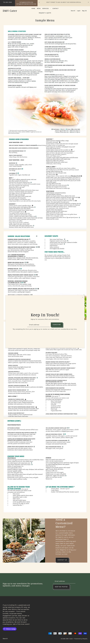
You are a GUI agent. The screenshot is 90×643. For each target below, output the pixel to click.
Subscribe (57, 325)
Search (5, 638)
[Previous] (39, 2)
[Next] (88, 2)
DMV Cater (10, 10)
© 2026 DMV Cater (67, 638)
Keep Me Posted (61, 587)
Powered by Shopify (80, 638)
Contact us (62, 560)
